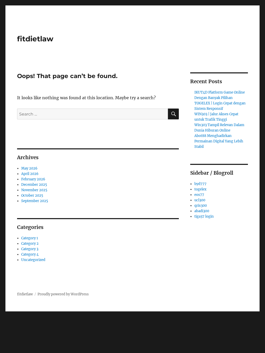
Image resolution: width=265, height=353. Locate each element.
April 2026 (30, 174)
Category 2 (30, 243)
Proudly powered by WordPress (63, 294)
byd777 (200, 184)
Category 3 (29, 249)
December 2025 (34, 184)
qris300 (200, 205)
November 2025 (34, 190)
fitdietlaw (35, 38)
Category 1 (29, 238)
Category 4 (30, 254)
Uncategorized (33, 260)
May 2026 (29, 168)
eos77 (199, 195)
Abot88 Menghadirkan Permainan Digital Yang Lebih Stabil (218, 141)
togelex (200, 189)
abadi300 (201, 211)
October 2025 (32, 195)
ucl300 (199, 200)
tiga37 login (204, 216)
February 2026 (33, 179)
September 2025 (34, 201)
